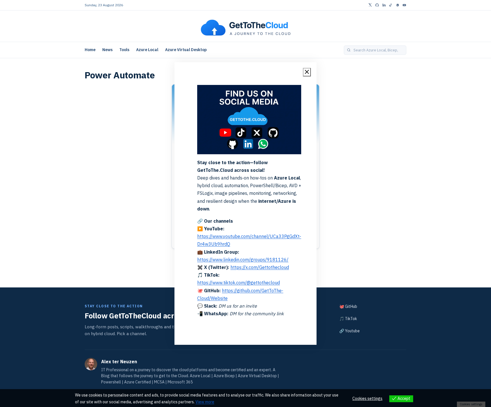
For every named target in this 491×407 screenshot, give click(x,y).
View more (204, 401)
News (107, 49)
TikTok (351, 318)
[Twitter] (370, 5)
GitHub (351, 306)
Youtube (352, 330)
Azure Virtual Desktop (186, 49)
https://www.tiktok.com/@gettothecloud (238, 282)
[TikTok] (391, 5)
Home (90, 49)
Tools (124, 49)
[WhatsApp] (398, 5)
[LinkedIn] (384, 5)
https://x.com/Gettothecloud (259, 267)
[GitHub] (377, 5)
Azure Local (147, 49)
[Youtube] (404, 5)
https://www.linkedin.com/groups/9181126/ (242, 259)
